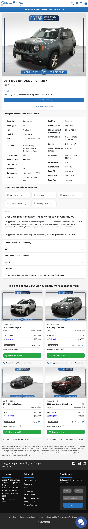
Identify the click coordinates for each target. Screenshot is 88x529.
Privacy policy (29, 501)
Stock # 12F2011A (9, 401)
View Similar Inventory (44, 106)
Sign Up (73, 505)
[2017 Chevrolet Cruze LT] (22, 382)
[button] (73, 3)
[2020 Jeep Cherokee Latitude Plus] (66, 306)
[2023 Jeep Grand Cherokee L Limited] (66, 382)
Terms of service (30, 505)
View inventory (30, 480)
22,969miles (79, 407)
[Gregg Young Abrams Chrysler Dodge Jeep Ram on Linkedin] (83, 463)
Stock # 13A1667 (52, 401)
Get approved (29, 494)
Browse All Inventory (44, 100)
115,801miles (79, 330)
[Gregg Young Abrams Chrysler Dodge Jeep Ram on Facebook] (73, 463)
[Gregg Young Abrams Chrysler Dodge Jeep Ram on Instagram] (78, 463)
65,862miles (36, 330)
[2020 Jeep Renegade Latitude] (22, 306)
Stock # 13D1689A (53, 324)
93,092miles (36, 407)
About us (27, 487)
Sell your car (29, 491)
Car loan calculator (31, 498)
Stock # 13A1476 (8, 324)
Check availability (15, 355)
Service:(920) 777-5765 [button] (11, 500)
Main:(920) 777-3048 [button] (10, 494)
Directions (28, 484)
